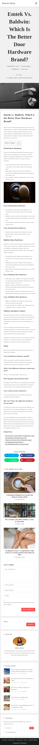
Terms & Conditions (32, 740)
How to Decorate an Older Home (19, 697)
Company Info (19, 740)
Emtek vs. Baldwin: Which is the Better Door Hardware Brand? (19, 78)
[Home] (16, 75)
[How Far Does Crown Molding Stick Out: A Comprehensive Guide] (7, 707)
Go (31, 728)
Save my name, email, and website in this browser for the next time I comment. (19, 603)
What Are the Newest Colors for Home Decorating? (19, 440)
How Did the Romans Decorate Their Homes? (17, 444)
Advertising (4, 740)
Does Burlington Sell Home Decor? (14, 442)
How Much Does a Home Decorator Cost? (16, 438)
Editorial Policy (11, 740)
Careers (25, 740)
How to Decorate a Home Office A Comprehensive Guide (20, 435)
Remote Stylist (8, 3)
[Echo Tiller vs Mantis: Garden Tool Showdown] (7, 689)
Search (5, 621)
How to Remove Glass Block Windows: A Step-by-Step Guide (19, 520)
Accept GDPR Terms (11, 732)
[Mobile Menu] (36, 3)
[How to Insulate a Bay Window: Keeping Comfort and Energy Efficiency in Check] (7, 671)
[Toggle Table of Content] (18, 143)
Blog (28, 66)
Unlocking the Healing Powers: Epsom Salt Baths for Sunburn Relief (19, 496)
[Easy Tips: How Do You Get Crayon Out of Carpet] (7, 680)
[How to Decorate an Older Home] (7, 698)
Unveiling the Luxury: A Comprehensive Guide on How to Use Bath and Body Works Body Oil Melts (19, 553)
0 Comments (15, 69)
